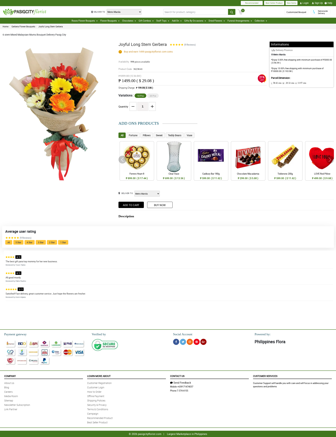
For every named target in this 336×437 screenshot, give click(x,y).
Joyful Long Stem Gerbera (50, 26)
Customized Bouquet (296, 12)
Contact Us (177, 376)
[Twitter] (183, 342)
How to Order (94, 391)
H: (300, 83)
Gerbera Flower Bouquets (23, 26)
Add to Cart (131, 205)
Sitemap (8, 400)
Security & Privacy (97, 405)
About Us (9, 383)
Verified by (99, 334)
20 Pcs (153, 95)
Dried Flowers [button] (215, 20)
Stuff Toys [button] (161, 20)
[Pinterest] (197, 342)
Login (306, 3)
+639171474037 (185, 386)
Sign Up (319, 3)
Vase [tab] (189, 135)
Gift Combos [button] (145, 20)
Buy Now (160, 205)
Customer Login (95, 387)
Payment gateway (15, 334)
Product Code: (130, 69)
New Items (291, 3)
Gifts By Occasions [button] (193, 20)
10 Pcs (140, 95)
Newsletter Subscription (17, 405)
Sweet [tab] (159, 135)
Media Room (11, 396)
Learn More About (99, 376)
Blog (6, 387)
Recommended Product (100, 418)
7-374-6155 (182, 390)
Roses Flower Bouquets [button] (83, 20)
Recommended (251, 3)
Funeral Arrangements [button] (238, 20)
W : (288, 83)
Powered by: (263, 334)
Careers (8, 391)
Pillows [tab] (146, 135)
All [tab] (122, 135)
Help (329, 3)
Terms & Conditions (97, 409)
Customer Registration (99, 383)
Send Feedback (182, 382)
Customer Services (265, 376)
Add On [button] (175, 20)
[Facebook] (176, 342)
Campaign (92, 413)
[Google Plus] (203, 342)
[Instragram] (190, 342)
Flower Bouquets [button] (108, 20)
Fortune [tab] (133, 135)
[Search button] (231, 12)
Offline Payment (95, 396)
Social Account (182, 334)
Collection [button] (259, 20)
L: (276, 83)
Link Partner (10, 409)
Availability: (134, 61)
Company (10, 376)
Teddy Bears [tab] (174, 135)
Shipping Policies (96, 400)
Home (5, 26)
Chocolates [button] (127, 20)
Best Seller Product (274, 3)
